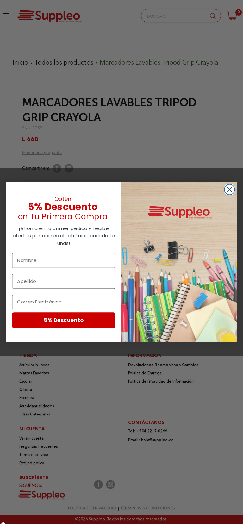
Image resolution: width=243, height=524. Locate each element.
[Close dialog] (229, 189)
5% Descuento (64, 320)
